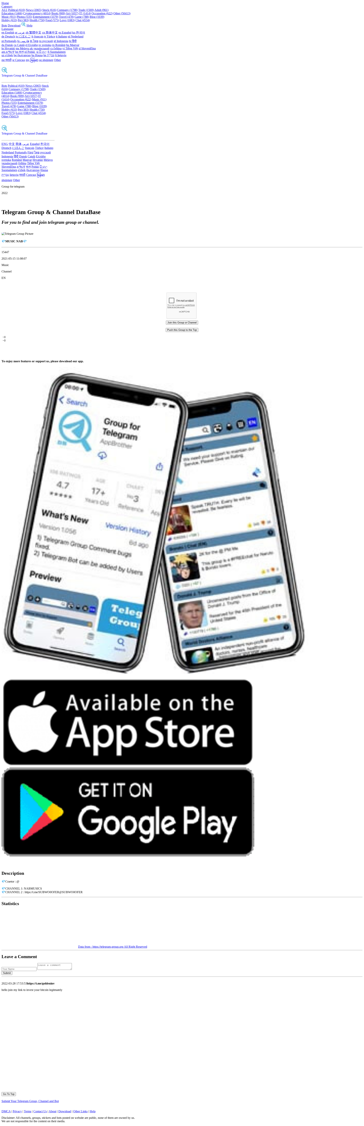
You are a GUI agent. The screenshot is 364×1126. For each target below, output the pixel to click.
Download (14, 25)
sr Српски (18, 60)
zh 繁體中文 (33, 32)
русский (45, 152)
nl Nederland (75, 36)
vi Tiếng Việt (70, 48)
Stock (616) (49, 10)
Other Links (80, 1111)
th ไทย (34, 41)
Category (7, 6)
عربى (25, 144)
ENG (5, 144)
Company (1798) (67, 10)
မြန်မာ (41, 174)
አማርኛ (21, 166)
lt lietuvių (60, 55)
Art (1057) (72, 13)
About (52, 1111)
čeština (22, 163)
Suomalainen (9, 170)
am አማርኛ (8, 51)
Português (21, 152)
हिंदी (16, 156)
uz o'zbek (7, 55)
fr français (37, 36)
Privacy (17, 1111)
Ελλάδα (41, 156)
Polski (35, 166)
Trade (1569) (86, 10)
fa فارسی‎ (23, 41)
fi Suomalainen (57, 51)
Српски (31, 174)
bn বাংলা (19, 51)
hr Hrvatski (8, 48)
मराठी (22, 174)
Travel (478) (66, 16)
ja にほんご (23, 36)
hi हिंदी (73, 41)
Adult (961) (101, 10)
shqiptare (7, 180)
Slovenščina (9, 166)
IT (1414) (85, 13)
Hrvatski (38, 159)
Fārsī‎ (30, 152)
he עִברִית (48, 55)
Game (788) (82, 16)
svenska (6, 159)
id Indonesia (61, 41)
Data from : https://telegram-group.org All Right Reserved (112, 946)
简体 (19, 144)
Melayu (48, 159)
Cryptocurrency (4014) (37, 13)
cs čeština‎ (56, 48)
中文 (12, 144)
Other (57, 60)
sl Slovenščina (87, 48)
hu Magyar (72, 45)
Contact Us (40, 1111)
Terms (27, 1111)
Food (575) (52, 20)
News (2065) (34, 10)
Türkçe (39, 147)
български (33, 170)
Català (31, 156)
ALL (4, 10)
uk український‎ (39, 48)
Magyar (27, 159)
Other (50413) (121, 13)
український (9, 163)
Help (29, 25)
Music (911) (9, 16)
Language (7, 29)
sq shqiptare (46, 60)
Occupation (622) (102, 13)
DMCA (6, 1111)
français (29, 147)
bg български (22, 55)
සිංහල (43, 166)
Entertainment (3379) (45, 16)
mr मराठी (7, 60)
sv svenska (44, 45)
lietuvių (14, 174)
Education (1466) (12, 13)
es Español (65, 32)
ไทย (36, 152)
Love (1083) (67, 20)
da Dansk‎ (7, 45)
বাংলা (28, 166)
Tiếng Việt (33, 163)
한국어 (44, 144)
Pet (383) (23, 20)
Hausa (44, 170)
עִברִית (5, 174)
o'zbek (22, 170)
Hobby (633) (9, 20)
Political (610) (16, 10)
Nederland (8, 152)
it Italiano (61, 36)
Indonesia (7, 156)
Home (5, 3)
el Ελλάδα (31, 45)
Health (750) (37, 20)
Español (35, 144)
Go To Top (8, 1094)
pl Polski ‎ (30, 51)
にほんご (18, 147)
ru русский (46, 41)
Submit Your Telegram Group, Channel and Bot (30, 1101)
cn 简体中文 (50, 32)
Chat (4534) (82, 20)
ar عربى (20, 32)
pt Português (9, 41)
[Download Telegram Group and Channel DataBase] (23, 25)
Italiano (48, 147)
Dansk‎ (23, 156)
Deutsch (6, 147)
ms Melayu (23, 48)
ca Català (19, 45)
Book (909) (58, 13)
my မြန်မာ (32, 60)
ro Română (58, 45)
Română (17, 159)
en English (8, 32)
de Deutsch (8, 36)
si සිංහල (41, 51)
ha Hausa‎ (37, 55)
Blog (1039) (97, 16)
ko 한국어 (78, 32)
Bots (4, 25)
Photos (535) (24, 16)
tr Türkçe (49, 36)
